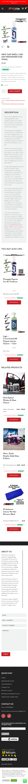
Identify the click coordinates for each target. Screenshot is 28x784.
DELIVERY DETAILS (6, 764)
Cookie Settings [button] (6, 780)
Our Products (6, 684)
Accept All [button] (14, 780)
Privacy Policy (6, 691)
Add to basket (15, 91)
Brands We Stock (7, 681)
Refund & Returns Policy (10, 694)
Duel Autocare (18, 100)
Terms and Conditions (9, 697)
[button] (24, 21)
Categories (12, 100)
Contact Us (5, 687)
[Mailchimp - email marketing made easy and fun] (10, 739)
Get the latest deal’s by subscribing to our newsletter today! (13, 724)
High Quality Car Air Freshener (17, 104)
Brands (8, 100)
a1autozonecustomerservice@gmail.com (16, 711)
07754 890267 (9, 707)
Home (3, 678)
